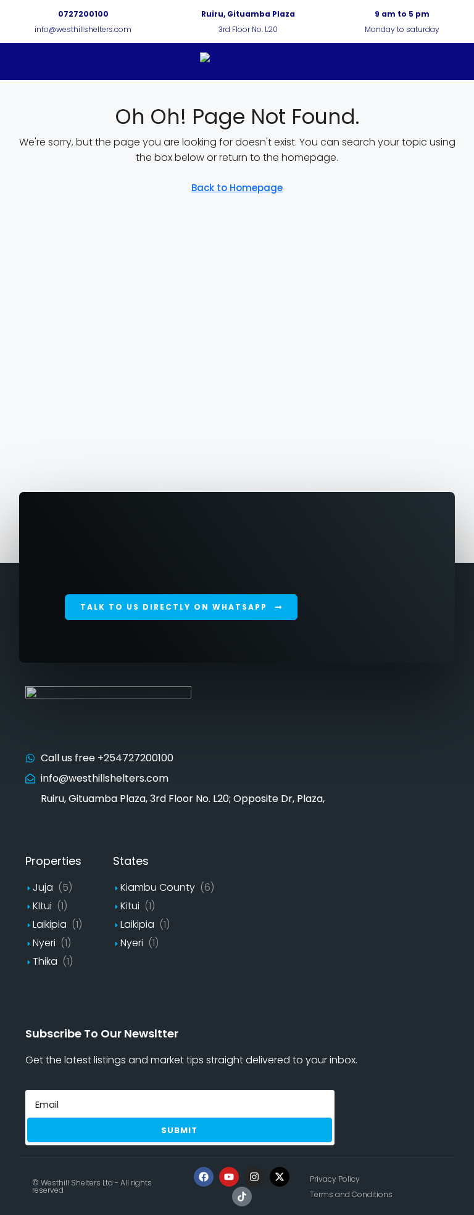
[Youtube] (229, 1177)
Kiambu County (157, 887)
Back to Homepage (237, 187)
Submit (179, 1130)
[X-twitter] (279, 1177)
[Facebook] (204, 1177)
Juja (43, 887)
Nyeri (44, 943)
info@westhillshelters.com (83, 29)
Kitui (129, 906)
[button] (181, 607)
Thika (45, 961)
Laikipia (50, 924)
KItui (42, 906)
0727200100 (83, 14)
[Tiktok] (242, 1196)
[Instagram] (254, 1177)
